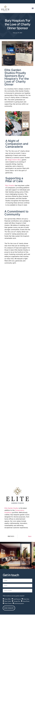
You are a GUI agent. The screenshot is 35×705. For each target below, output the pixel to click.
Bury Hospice (9, 185)
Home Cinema (8, 603)
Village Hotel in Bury (14, 160)
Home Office (7, 599)
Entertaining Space (19, 603)
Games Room (26, 601)
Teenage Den (16, 601)
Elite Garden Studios (11, 508)
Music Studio (7, 601)
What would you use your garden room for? (13, 596)
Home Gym (26, 599)
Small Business (17, 599)
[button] (32, 8)
